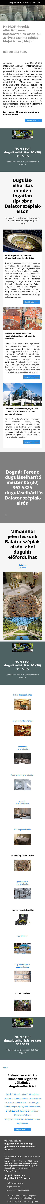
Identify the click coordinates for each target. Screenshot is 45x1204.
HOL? (5, 1067)
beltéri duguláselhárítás (22, 695)
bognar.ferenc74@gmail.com (18, 1190)
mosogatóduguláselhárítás (22, 748)
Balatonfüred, (10, 1098)
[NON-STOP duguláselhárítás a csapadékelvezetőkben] (22, 976)
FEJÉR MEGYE (22, 1123)
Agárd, (9, 1094)
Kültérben (22, 567)
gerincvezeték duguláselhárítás (22, 882)
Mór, (26, 1107)
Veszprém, (8, 1119)
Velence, (27, 1115)
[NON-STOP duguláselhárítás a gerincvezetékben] (22, 893)
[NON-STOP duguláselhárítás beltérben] (22, 704)
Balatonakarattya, (19, 1094)
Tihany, (36, 1111)
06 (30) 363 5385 (33, 120)
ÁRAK (36, 1201)
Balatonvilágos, (33, 1102)
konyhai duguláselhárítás (22, 721)
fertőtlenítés (22, 936)
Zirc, (39, 1119)
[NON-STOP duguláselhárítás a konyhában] (22, 730)
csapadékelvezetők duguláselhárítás (22, 965)
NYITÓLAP (11, 1201)
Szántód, (16, 1111)
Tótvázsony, (19, 1115)
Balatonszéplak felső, (18, 1102)
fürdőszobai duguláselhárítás (22, 775)
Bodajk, (7, 1107)
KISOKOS (28, 1201)
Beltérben (22, 565)
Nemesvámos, (35, 1107)
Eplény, (21, 1107)
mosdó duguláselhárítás (22, 802)
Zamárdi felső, (31, 1119)
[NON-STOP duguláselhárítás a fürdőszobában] (22, 785)
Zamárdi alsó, (19, 1119)
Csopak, (14, 1107)
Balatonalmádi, (33, 1094)
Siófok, (9, 1111)
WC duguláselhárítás (22, 830)
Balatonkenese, (22, 1098)
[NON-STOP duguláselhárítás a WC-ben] (22, 839)
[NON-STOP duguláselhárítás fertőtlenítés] (22, 948)
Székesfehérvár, (26, 1111)
